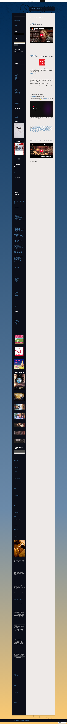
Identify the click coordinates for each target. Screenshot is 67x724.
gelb (17, 242)
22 (23, 200)
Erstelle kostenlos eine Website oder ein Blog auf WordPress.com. (21, 720)
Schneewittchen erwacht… (18, 102)
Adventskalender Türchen (42, 127)
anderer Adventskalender (49, 127)
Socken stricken (16, 215)
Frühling (21, 241)
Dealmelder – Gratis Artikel (18, 93)
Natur (15, 247)
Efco (15, 319)
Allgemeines (35, 126)
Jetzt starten (43, 1)
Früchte (43, 130)
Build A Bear (16, 91)
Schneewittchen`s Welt (36, 8)
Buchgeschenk (32, 129)
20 (20, 200)
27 (20, 201)
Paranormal (16, 77)
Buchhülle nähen (39, 129)
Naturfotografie (21, 247)
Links (15, 23)
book (42, 128)
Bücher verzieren (39, 128)
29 (23, 201)
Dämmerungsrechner (17, 92)
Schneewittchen (20, 255)
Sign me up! (15, 44)
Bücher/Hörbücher (41, 126)
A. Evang (16, 89)
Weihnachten (50, 126)
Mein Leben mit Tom (17, 292)
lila (18, 245)
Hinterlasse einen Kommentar (33, 132)
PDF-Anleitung (34, 96)
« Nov (14, 203)
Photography (18, 252)
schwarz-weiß (18, 256)
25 (17, 201)
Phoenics (16, 250)
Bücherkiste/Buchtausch (17, 20)
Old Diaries (16, 76)
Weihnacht (19, 258)
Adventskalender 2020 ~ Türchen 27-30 (19, 220)
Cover (50, 129)
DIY (38, 130)
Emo (16, 664)
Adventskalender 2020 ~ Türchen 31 (19, 219)
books (47, 128)
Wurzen (15, 261)
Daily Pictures (17, 234)
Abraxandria (16, 65)
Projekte (48, 126)
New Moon (17, 267)
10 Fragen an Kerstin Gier (36, 24)
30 (14, 202)
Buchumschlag (45, 129)
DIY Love (16, 94)
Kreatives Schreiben (17, 321)
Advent (34, 127)
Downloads (45, 126)
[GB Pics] (15, 454)
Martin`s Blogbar (16, 74)
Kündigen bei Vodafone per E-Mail (18, 216)
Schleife (36, 131)
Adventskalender (37, 127)
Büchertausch (16, 90)
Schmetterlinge (18, 703)
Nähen (34, 131)
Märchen (21, 246)
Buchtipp (42, 129)
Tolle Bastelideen (16, 103)
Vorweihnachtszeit (16, 258)
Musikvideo (18, 246)
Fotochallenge (19, 240)
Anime (17, 692)
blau (21, 231)
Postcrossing (16, 116)
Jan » (16, 203)
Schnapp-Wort (16, 117)
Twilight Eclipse (18, 478)
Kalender (16, 291)
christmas (48, 129)
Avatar (17, 675)
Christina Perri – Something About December (41, 140)
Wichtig (15, 306)
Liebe (16, 245)
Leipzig (14, 245)
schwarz (15, 256)
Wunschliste (15, 25)
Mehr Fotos (15, 168)
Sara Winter (16, 78)
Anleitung (41, 98)
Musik (15, 246)
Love (19, 245)
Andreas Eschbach (17, 66)
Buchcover (49, 128)
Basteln (38, 126)
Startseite (15, 17)
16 (14, 200)
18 (17, 200)
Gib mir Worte (16, 320)
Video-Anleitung (46, 98)
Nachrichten (16, 294)
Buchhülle (35, 129)
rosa (14, 255)
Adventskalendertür (17, 228)
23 (14, 201)
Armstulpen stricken (17, 214)
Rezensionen (16, 297)
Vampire (19, 257)
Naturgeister (16, 75)
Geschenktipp (46, 130)
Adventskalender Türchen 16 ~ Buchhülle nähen (41, 56)
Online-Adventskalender (18, 248)
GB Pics (15, 267)
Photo (20, 251)
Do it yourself (40, 130)
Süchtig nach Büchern (17, 79)
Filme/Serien (16, 283)
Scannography (16, 80)
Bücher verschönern (34, 128)
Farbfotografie (17, 238)
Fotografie (17, 241)
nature (17, 247)
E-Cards (16, 282)
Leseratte (49, 130)
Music (22, 245)
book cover (44, 128)
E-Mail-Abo (17, 38)
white (21, 260)
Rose (15, 255)
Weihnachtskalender (16, 260)
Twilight (17, 461)
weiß (20, 260)
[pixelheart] (16, 104)
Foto (15, 240)
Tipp (38, 131)
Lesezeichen (31, 131)
